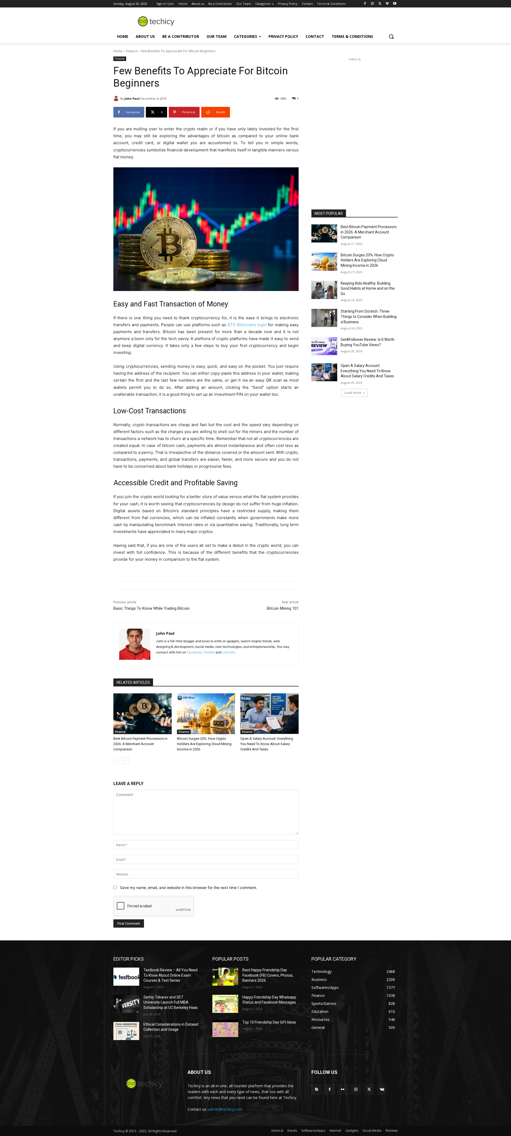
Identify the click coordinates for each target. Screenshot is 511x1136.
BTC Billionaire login (247, 324)
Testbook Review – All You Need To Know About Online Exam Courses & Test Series (170, 975)
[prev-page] (116, 760)
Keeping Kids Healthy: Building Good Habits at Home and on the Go (368, 288)
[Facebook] (365, 4)
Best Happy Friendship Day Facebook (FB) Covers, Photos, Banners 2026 (267, 975)
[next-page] (125, 760)
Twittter (209, 652)
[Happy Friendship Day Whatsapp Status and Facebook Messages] (225, 1004)
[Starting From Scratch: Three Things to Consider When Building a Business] (324, 318)
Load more (352, 392)
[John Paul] (116, 98)
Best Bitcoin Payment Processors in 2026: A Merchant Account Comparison (140, 744)
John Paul (132, 98)
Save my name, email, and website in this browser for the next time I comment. (188, 887)
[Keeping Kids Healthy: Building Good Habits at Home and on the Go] (324, 290)
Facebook (194, 652)
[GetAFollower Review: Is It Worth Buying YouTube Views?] (324, 346)
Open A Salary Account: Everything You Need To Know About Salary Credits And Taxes (266, 744)
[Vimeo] (387, 4)
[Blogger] (316, 1089)
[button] (391, 36)
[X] (380, 4)
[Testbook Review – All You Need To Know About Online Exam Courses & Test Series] (126, 977)
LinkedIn (228, 652)
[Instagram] (372, 4)
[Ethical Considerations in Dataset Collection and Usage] (126, 1031)
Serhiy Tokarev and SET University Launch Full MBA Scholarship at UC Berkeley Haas (170, 1002)
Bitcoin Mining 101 (283, 608)
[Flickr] (342, 1089)
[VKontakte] (382, 1089)
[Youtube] (395, 4)
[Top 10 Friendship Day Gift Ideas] (225, 1029)
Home (118, 51)
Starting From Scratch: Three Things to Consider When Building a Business (369, 316)
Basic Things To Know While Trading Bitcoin (151, 608)
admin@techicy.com (225, 1109)
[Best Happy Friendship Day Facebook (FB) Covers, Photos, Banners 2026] (225, 977)
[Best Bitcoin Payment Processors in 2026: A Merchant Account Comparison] (142, 713)
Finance (132, 51)
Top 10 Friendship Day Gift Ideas (269, 1022)
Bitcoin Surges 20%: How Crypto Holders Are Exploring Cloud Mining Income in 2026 (204, 744)
